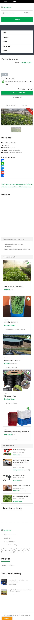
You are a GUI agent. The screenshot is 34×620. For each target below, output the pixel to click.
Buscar (26, 13)
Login (5, 1)
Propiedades (7, 46)
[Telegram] (17, 166)
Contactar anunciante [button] (18, 92)
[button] (17, 97)
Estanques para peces (12, 360)
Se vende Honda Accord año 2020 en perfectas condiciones (21, 462)
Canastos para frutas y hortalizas (16, 432)
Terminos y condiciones (7, 565)
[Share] (17, 175)
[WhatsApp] (17, 163)
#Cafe (3, 184)
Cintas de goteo (10, 396)
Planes (5, 50)
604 (7, 85)
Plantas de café (26, 62)
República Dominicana (18, 452)
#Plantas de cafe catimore (10, 187)
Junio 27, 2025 (28, 81)
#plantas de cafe (27, 184)
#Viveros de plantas (25, 187)
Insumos (6, 319)
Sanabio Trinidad (13, 81)
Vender (17, 19)
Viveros (4, 74)
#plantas (19, 184)
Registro (13, 1)
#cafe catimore (10, 184)
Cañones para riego (19, 475)
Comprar (5, 37)
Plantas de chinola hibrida (21, 496)
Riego (5, 393)
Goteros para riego (19, 450)
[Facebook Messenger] (17, 169)
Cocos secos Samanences (21, 486)
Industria (6, 429)
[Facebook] (17, 160)
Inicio (4, 32)
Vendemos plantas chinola (14, 286)
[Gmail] (17, 172)
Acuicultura (7, 358)
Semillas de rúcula (11, 322)
